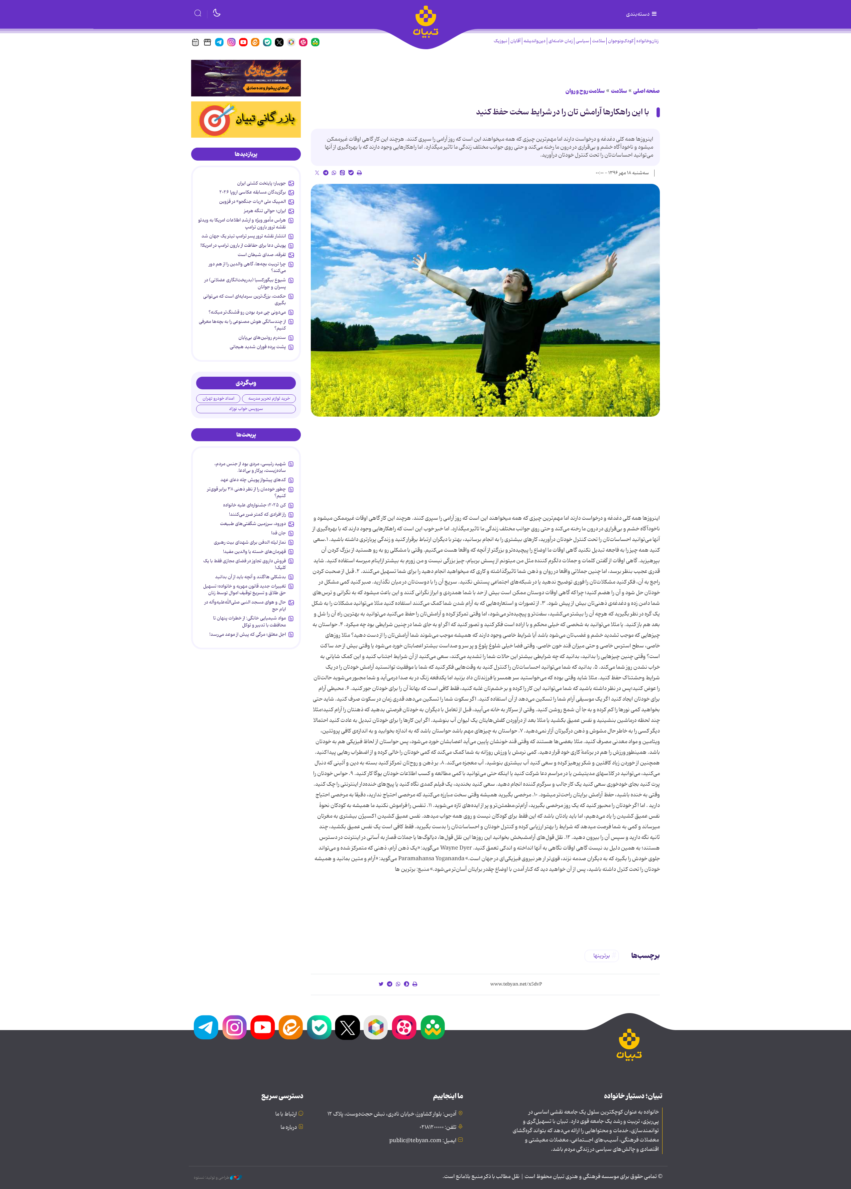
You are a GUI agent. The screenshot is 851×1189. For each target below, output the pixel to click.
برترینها (601, 956)
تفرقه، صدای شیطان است (262, 254)
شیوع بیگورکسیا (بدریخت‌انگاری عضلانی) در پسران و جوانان (245, 283)
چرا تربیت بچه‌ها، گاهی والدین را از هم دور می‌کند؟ (247, 267)
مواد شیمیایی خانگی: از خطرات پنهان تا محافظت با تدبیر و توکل (249, 621)
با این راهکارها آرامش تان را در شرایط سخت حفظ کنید (562, 112)
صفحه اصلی (646, 91)
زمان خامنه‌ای (560, 41)
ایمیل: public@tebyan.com (422, 1140)
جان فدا (278, 533)
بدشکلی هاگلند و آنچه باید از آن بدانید (250, 577)
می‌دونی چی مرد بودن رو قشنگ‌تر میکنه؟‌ (247, 312)
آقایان (515, 41)
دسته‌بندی (638, 14)
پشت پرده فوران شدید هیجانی (258, 346)
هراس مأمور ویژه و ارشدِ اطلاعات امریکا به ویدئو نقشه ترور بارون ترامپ (242, 223)
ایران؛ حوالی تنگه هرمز (265, 210)
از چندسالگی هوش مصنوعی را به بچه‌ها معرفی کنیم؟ (242, 325)
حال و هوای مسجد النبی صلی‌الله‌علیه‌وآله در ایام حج (245, 605)
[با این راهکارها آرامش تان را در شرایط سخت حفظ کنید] (485, 300)
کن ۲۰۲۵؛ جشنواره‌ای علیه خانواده (254, 505)
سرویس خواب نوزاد (246, 408)
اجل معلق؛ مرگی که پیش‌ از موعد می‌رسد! (247, 634)
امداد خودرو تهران (218, 398)
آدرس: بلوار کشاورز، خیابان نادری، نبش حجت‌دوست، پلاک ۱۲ (391, 1114)
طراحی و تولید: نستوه (212, 1178)
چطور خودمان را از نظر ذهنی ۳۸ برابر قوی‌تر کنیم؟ (246, 492)
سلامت (598, 41)
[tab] (246, 154)
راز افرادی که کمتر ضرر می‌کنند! (257, 514)
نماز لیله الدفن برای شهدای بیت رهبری (250, 542)
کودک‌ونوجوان (620, 41)
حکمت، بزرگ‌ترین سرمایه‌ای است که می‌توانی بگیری (244, 300)
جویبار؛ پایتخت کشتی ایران (261, 183)
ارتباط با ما (286, 1114)
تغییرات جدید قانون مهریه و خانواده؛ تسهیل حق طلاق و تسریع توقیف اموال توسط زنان (244, 589)
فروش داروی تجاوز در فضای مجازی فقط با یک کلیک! (244, 564)
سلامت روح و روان (585, 91)
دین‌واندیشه (535, 41)
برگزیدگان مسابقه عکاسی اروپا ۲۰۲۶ (252, 192)
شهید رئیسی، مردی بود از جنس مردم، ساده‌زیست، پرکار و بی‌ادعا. (250, 467)
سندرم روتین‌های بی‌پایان (262, 337)
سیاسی (582, 41)
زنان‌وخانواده (647, 41)
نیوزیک (500, 41)
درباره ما (289, 1127)
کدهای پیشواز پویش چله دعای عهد (253, 479)
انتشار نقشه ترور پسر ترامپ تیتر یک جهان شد (243, 236)
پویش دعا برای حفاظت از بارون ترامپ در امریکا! (243, 245)
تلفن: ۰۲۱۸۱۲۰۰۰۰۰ (438, 1127)
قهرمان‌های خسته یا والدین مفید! (254, 551)
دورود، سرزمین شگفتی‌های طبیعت (253, 523)
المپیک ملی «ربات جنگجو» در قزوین (252, 201)
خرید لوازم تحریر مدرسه (269, 398)
